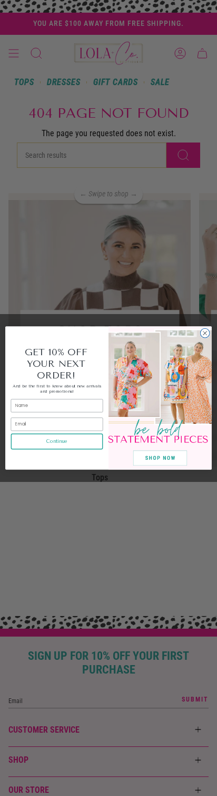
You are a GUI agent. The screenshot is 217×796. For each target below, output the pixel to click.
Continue (56, 441)
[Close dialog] (205, 333)
